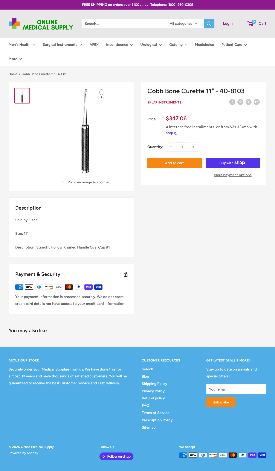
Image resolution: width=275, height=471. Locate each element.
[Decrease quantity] (170, 146)
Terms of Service (155, 413)
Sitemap (149, 427)
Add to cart (174, 163)
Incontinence (117, 44)
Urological (148, 44)
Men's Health (20, 44)
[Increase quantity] (193, 146)
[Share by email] (257, 102)
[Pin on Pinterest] (240, 102)
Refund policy (153, 398)
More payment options (233, 175)
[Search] (209, 23)
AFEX (94, 44)
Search (147, 369)
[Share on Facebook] (232, 102)
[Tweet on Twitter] (249, 102)
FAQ (145, 405)
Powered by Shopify (23, 453)
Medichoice (204, 44)
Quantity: (155, 147)
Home (13, 74)
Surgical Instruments (60, 44)
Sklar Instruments (164, 102)
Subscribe (221, 402)
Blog (145, 376)
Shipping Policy (154, 383)
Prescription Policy (157, 420)
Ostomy (176, 44)
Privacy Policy (153, 391)
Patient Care (232, 44)
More (13, 59)
